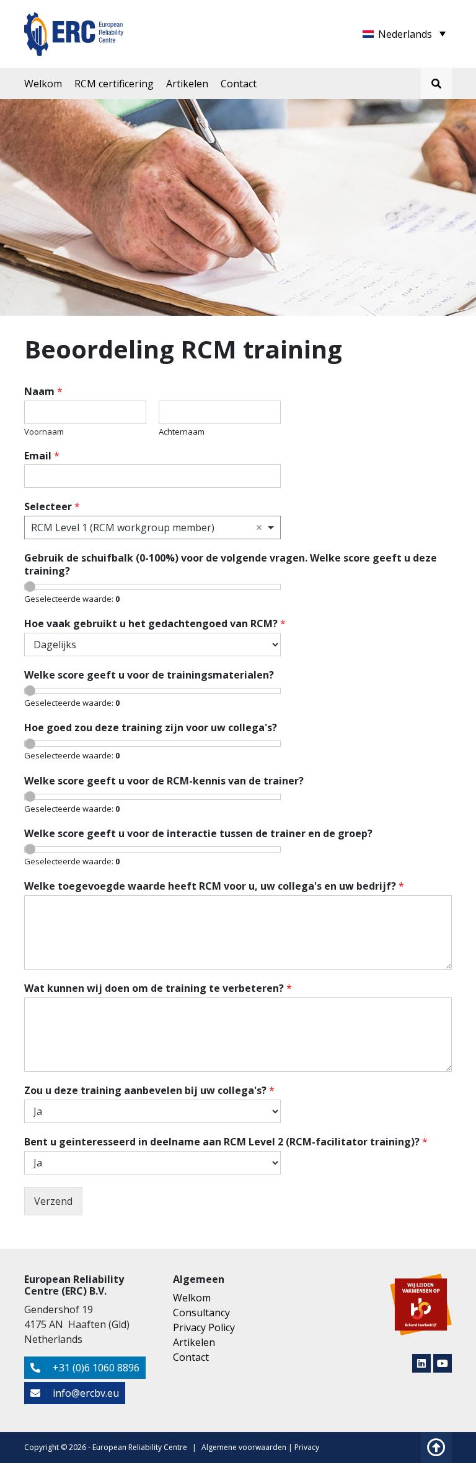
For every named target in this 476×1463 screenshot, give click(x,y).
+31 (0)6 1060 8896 (94, 1367)
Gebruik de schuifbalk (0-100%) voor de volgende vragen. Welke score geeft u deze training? (230, 565)
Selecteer (52, 506)
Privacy (306, 1447)
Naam (43, 391)
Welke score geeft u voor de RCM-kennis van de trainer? (164, 781)
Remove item (259, 527)
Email (42, 455)
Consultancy (201, 1312)
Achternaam (182, 432)
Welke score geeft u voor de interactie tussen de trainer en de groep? (198, 833)
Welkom (43, 83)
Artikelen (187, 83)
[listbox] (152, 527)
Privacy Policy (204, 1327)
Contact (239, 83)
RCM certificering (114, 83)
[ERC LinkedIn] (421, 1363)
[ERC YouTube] (442, 1363)
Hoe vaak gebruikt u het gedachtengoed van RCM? (155, 623)
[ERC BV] (73, 26)
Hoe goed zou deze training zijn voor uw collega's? (150, 727)
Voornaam (44, 432)
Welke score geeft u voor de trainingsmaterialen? (149, 675)
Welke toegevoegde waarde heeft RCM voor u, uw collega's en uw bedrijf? (214, 886)
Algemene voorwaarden (243, 1447)
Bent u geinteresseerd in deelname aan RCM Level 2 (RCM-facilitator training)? (226, 1141)
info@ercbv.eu (84, 1393)
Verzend (53, 1201)
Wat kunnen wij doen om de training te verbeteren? (158, 988)
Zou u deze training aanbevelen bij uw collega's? (149, 1090)
